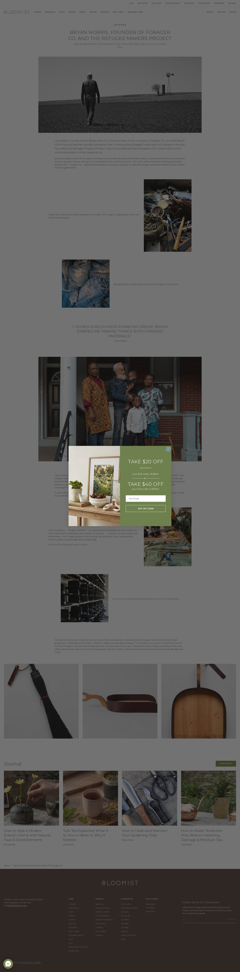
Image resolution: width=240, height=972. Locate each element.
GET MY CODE (146, 508)
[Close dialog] (168, 449)
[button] (8, 964)
